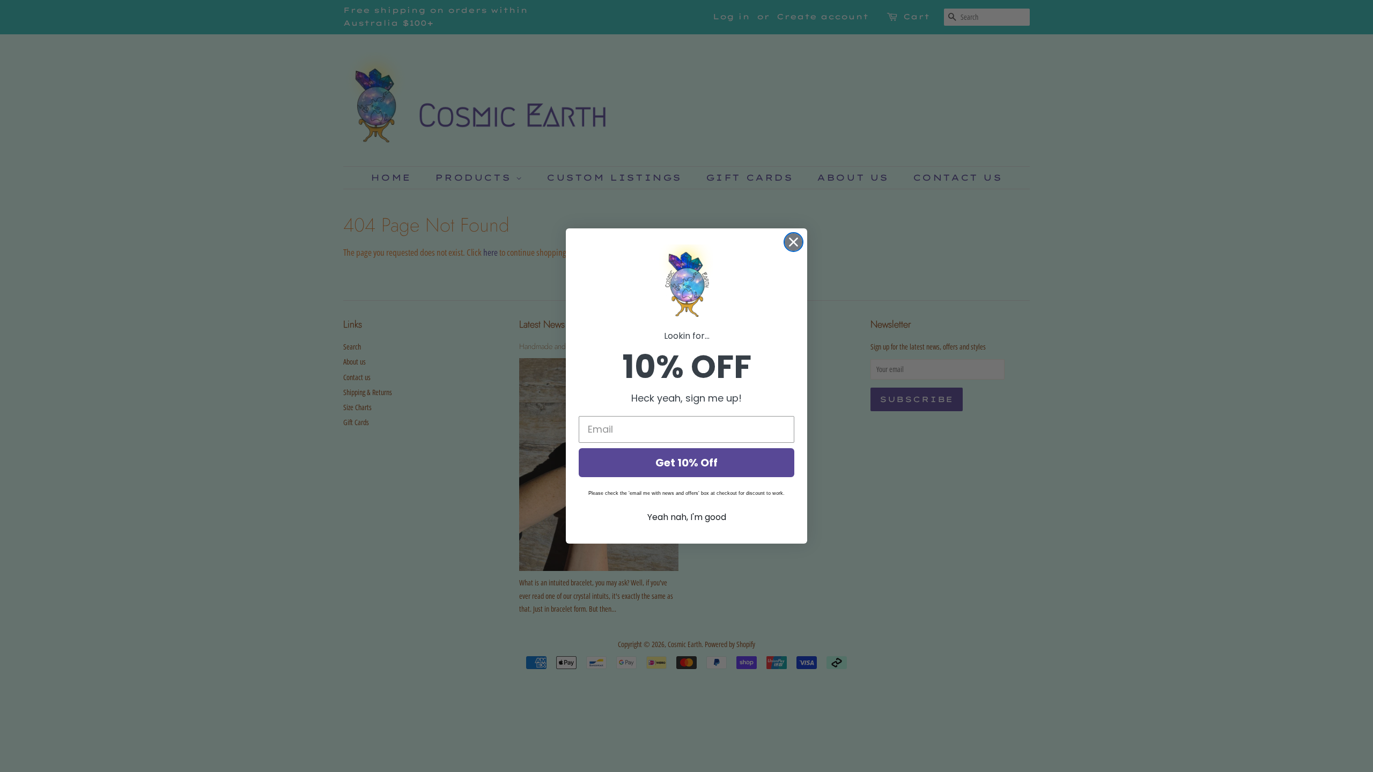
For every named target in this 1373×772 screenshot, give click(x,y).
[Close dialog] (793, 242)
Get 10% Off (686, 462)
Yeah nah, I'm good (686, 517)
